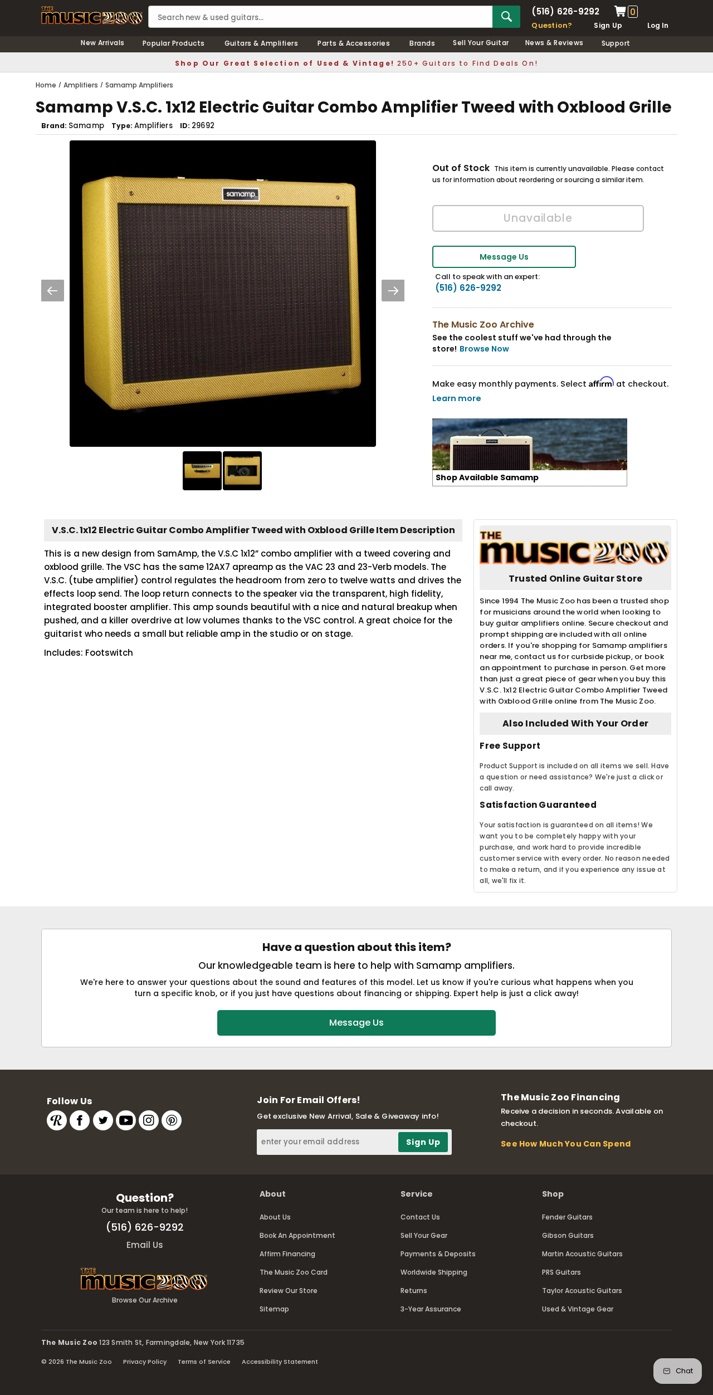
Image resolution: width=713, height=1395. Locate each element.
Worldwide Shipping (434, 1272)
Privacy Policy (145, 1361)
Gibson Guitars (568, 1235)
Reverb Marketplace (57, 1120)
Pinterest (172, 1120)
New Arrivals (103, 42)
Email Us (144, 1245)
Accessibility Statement (280, 1361)
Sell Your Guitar (481, 42)
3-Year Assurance (431, 1309)
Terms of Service (204, 1361)
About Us (275, 1217)
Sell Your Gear (424, 1235)
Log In (657, 25)
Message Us (504, 256)
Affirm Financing (287, 1254)
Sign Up (608, 25)
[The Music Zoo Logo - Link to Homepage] (92, 15)
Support (616, 43)
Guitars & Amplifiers (261, 43)
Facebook (80, 1120)
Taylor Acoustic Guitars (582, 1290)
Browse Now (484, 348)
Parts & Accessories (354, 43)
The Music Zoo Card (294, 1272)
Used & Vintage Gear (577, 1309)
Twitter (103, 1120)
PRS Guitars (561, 1272)
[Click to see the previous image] (52, 290)
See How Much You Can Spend (566, 1143)
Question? (551, 25)
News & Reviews (554, 42)
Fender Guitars (567, 1217)
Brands (422, 43)
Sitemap (274, 1309)
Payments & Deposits (438, 1254)
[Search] (506, 17)
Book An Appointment (297, 1235)
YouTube (126, 1120)
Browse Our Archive (145, 1300)
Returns (414, 1290)
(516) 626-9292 (565, 11)
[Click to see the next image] (393, 290)
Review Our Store (289, 1290)
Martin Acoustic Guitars (582, 1254)
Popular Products (174, 43)
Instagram (149, 1120)
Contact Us (420, 1217)
